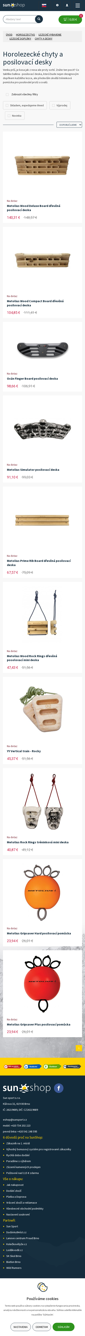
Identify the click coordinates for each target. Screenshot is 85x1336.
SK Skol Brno (13, 1256)
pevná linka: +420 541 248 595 (20, 1131)
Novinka (16, 115)
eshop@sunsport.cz (15, 1119)
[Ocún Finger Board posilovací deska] (42, 347)
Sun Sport (12, 1226)
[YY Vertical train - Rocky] (42, 710)
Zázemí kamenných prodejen (23, 1167)
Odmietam (42, 1327)
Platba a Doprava (16, 1196)
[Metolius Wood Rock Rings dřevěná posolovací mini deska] (42, 615)
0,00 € (75, 18)
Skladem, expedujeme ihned (27, 105)
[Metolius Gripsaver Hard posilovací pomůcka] (42, 892)
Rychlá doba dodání (17, 1155)
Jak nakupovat (15, 1185)
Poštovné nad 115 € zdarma (22, 1173)
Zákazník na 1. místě (18, 1143)
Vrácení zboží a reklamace (21, 1202)
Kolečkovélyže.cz (16, 1244)
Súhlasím (63, 1327)
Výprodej (62, 105)
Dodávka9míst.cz (16, 1232)
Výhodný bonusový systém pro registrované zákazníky (38, 1149)
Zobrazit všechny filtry (24, 94)
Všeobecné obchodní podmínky (24, 1208)
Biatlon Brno (13, 1262)
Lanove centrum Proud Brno (22, 1238)
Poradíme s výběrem (18, 1161)
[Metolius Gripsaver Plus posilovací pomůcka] (42, 983)
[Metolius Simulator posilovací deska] (42, 429)
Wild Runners (14, 1268)
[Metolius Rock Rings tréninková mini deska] (42, 801)
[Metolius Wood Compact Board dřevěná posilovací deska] (42, 260)
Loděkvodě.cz (14, 1250)
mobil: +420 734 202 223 (16, 1125)
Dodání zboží (13, 1191)
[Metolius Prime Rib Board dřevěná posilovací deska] (42, 520)
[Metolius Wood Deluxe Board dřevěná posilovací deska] (42, 165)
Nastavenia (21, 1327)
